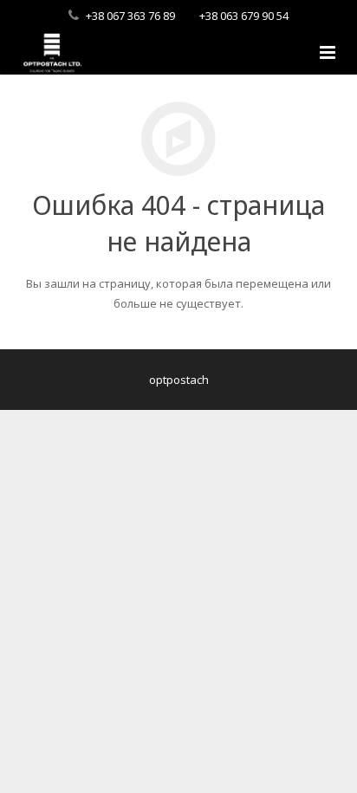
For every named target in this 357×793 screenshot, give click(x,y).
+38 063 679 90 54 (244, 15)
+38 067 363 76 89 (130, 15)
